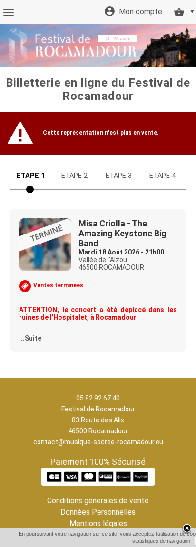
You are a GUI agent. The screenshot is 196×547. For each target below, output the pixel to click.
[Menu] (8, 12)
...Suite (30, 338)
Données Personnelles (98, 512)
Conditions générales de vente (98, 500)
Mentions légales (98, 523)
